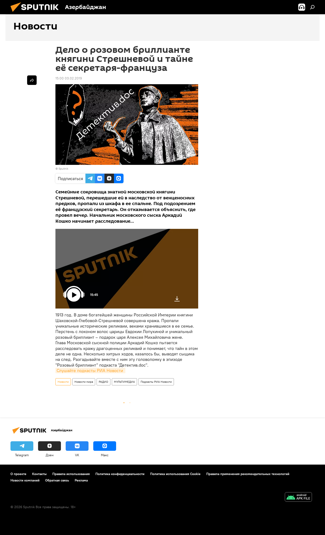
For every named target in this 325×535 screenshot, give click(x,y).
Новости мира (83, 381)
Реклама (81, 480)
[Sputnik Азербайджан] (36, 13)
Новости (63, 381)
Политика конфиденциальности (119, 474)
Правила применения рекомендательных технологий (247, 474)
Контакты (39, 474)
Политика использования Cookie (175, 474)
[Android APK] (298, 497)
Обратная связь (57, 480)
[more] (32, 80)
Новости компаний (24, 480)
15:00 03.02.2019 (68, 78)
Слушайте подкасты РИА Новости (90, 370)
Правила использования (71, 474)
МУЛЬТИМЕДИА (124, 381)
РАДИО (103, 381)
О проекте (18, 474)
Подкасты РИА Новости (156, 381)
